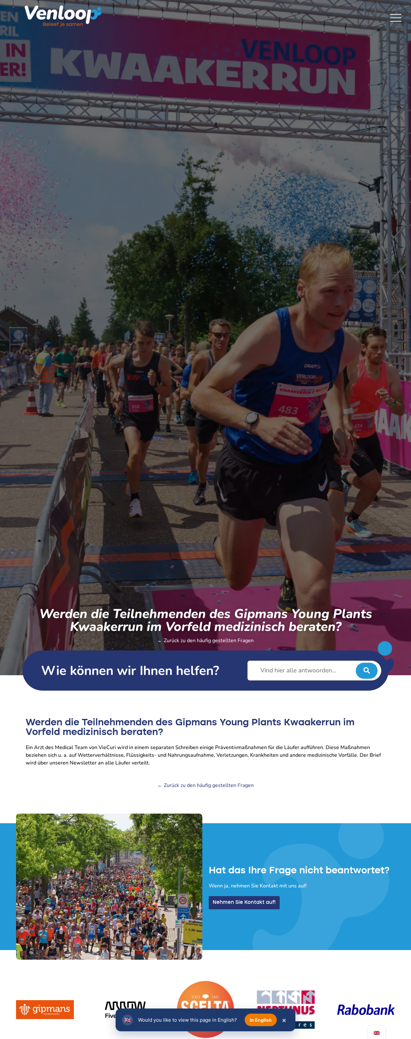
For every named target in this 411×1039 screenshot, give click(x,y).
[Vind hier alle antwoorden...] (314, 670)
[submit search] (367, 671)
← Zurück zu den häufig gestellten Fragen (205, 640)
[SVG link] (395, 17)
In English (261, 1020)
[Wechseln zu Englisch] (377, 1032)
